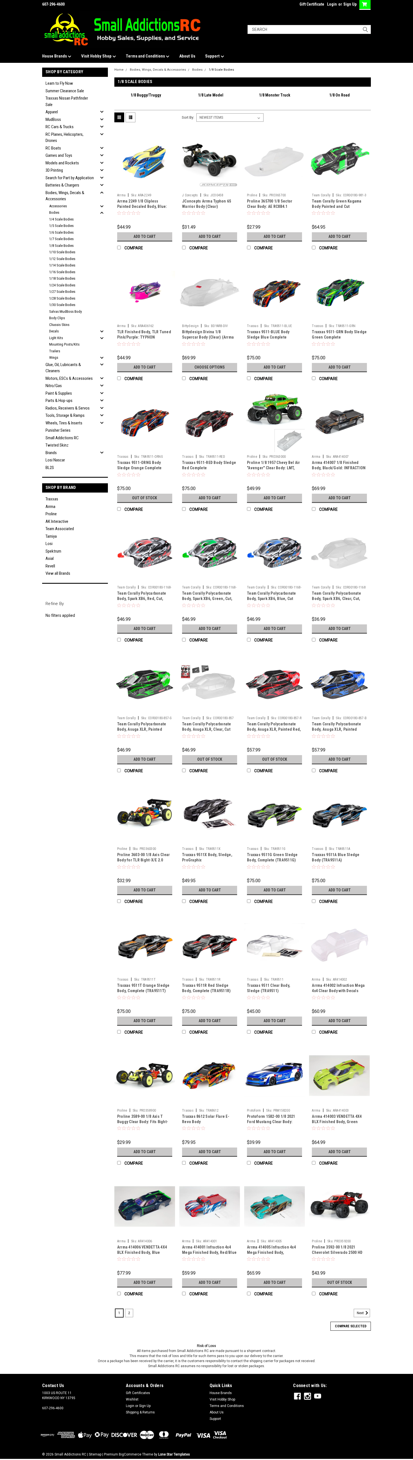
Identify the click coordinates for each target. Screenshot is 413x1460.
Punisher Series (58, 430)
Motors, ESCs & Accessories (69, 378)
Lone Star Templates (174, 1454)
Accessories (58, 206)
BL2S (50, 467)
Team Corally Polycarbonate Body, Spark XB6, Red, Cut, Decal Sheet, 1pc (141, 598)
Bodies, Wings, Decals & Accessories (65, 196)
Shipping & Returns (140, 1412)
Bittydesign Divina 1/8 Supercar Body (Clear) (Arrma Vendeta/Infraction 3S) (208, 337)
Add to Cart (144, 236)
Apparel (52, 111)
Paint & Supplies (59, 393)
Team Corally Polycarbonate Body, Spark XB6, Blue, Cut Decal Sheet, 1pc (271, 598)
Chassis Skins (59, 325)
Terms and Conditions (146, 56)
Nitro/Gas (54, 385)
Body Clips (57, 318)
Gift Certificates (138, 1393)
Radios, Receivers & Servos (68, 408)
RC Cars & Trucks (60, 126)
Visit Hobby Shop (96, 56)
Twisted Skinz (57, 445)
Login (332, 4)
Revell (50, 566)
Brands (51, 452)
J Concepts (190, 195)
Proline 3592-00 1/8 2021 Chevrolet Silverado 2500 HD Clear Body (337, 1252)
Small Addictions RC (62, 437)
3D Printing (54, 170)
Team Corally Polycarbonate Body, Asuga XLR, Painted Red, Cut (274, 729)
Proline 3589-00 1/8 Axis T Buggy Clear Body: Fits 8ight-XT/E (142, 1121)
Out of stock (144, 498)
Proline (51, 513)
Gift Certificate (311, 4)
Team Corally (321, 195)
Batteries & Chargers (62, 185)
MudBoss (53, 119)
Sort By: (188, 117)
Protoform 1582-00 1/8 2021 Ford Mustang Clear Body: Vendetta (271, 1121)
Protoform (254, 1110)
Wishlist (132, 1399)
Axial (50, 558)
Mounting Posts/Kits (64, 344)
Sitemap (95, 1454)
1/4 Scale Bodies (61, 219)
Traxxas (52, 499)
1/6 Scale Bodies (61, 232)
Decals (54, 331)
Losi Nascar (55, 460)
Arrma (50, 506)
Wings (53, 357)
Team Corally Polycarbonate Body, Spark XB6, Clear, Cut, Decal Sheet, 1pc (336, 598)
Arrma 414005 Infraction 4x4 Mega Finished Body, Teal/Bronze (271, 1252)
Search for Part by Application (70, 177)
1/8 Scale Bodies (61, 245)
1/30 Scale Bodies (62, 305)
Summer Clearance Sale (65, 90)
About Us (187, 56)
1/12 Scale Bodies (62, 259)
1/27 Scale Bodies (62, 291)
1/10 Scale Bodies (62, 252)
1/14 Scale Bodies (62, 265)
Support (213, 56)
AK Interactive (57, 521)
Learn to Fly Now (59, 83)
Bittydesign (190, 326)
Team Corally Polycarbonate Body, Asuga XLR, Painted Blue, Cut (336, 729)
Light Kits (56, 338)
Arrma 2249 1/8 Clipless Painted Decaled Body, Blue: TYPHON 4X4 (142, 206)
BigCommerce (130, 1454)
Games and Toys (59, 155)
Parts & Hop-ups (59, 400)
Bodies (54, 212)
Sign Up (350, 4)
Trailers (54, 351)
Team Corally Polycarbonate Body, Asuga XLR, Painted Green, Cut (141, 729)
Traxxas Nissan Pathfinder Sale (67, 101)
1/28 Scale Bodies (62, 298)
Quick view (144, 186)
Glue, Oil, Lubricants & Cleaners (63, 368)
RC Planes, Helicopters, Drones (64, 137)
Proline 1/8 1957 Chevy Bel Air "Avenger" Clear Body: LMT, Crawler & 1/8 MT (273, 467)
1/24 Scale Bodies (62, 285)
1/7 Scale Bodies (61, 239)
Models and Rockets (62, 162)
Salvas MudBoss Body (65, 311)
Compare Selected (350, 1326)
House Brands (55, 56)
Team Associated (60, 528)
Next (361, 1313)
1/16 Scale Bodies (62, 272)
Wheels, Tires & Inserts (64, 423)
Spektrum (53, 551)
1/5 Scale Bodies (61, 226)
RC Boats (53, 148)
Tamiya (51, 536)
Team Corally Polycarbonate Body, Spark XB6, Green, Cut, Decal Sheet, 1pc (207, 598)
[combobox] (309, 29)
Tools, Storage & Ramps (65, 415)
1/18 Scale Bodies (62, 278)
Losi (49, 543)
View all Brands (58, 573)
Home (119, 70)
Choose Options (209, 367)
